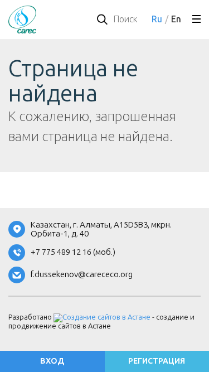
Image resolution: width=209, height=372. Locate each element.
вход (52, 361)
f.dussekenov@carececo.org (82, 274)
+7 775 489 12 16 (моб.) (73, 252)
